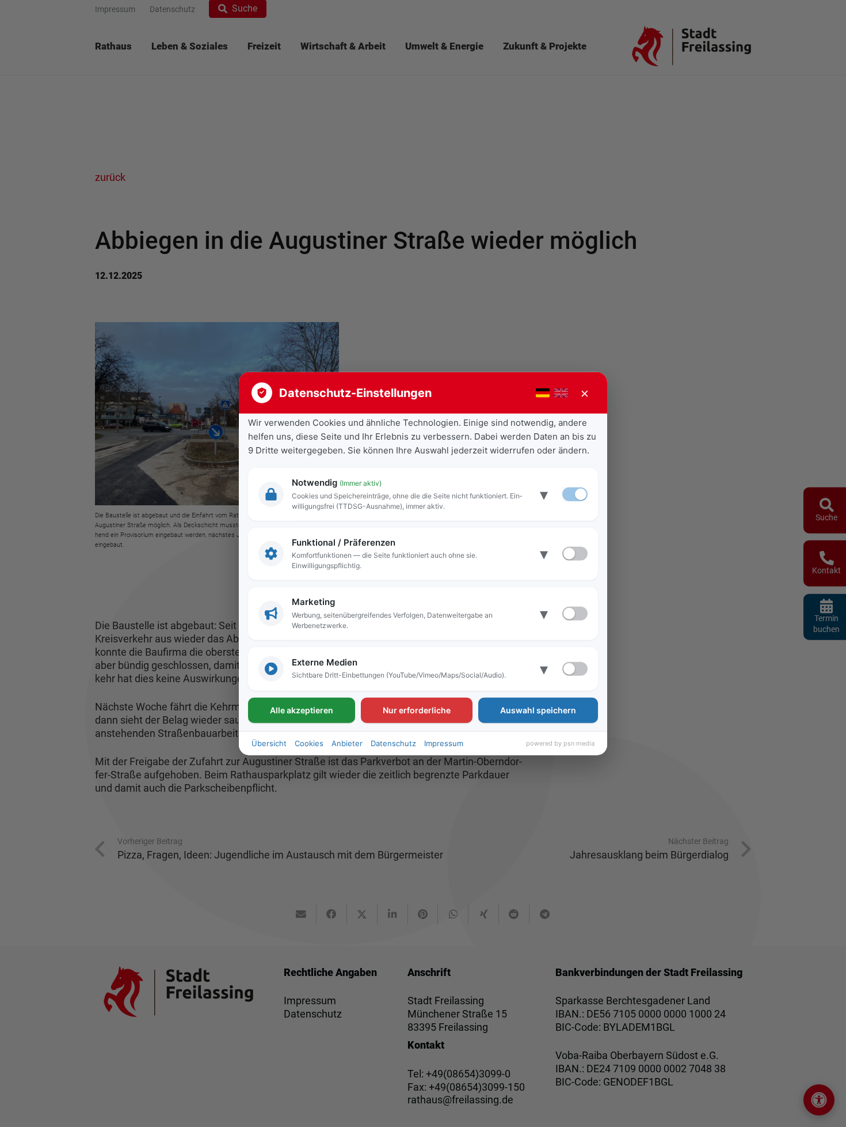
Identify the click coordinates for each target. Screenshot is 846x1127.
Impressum (443, 742)
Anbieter (347, 742)
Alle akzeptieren (301, 709)
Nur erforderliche (417, 709)
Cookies (309, 742)
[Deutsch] (543, 393)
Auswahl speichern (538, 709)
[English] (561, 393)
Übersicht (269, 742)
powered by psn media (560, 743)
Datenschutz (393, 742)
